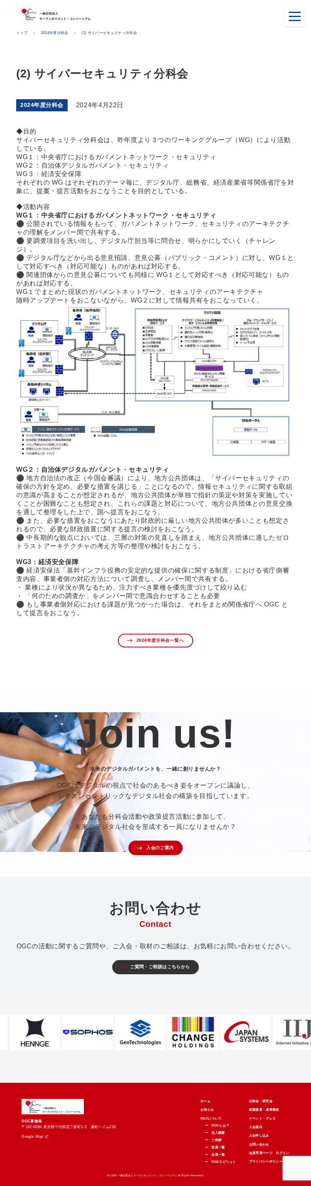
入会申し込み (259, 1135)
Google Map (32, 1137)
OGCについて (211, 1118)
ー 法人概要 (215, 1133)
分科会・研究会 (261, 1101)
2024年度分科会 (54, 33)
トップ (22, 33)
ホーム (205, 1101)
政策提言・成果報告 (264, 1109)
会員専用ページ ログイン (269, 1153)
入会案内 (255, 1127)
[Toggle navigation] (295, 16)
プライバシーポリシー (266, 1161)
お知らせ (207, 1109)
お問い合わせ (259, 1144)
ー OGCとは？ (217, 1125)
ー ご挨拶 (213, 1140)
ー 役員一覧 (215, 1147)
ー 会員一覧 (215, 1154)
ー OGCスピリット (220, 1162)
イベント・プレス (262, 1118)
